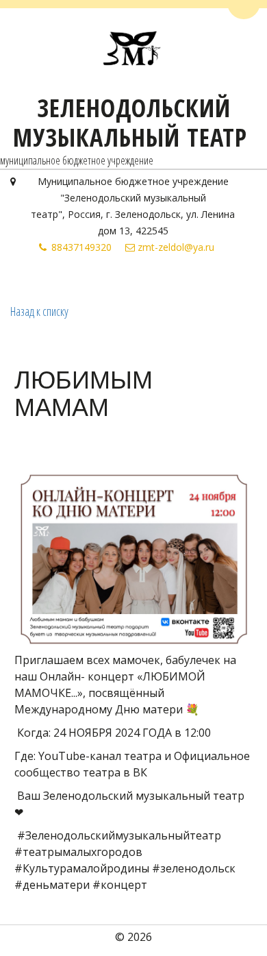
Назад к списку (39, 311)
